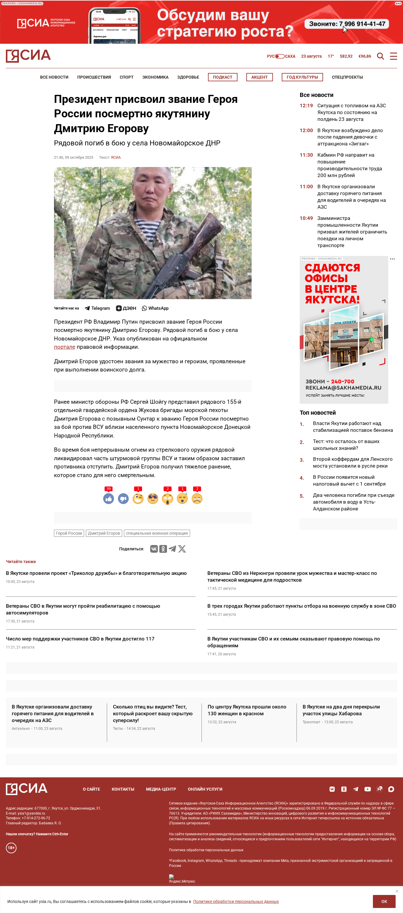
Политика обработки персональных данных (206, 850)
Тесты (118, 728)
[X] (182, 548)
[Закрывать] (396, 891)
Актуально (21, 728)
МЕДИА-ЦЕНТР (161, 789)
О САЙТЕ (91, 789)
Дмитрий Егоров (104, 533)
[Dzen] (126, 308)
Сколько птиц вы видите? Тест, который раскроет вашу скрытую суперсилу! (153, 713)
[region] (201, 899)
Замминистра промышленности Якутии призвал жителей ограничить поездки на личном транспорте (352, 231)
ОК (384, 901)
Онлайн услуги (205, 789)
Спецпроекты (347, 77)
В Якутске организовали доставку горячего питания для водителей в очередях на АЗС (53, 713)
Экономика (155, 77)
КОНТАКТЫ (123, 789)
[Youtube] (367, 789)
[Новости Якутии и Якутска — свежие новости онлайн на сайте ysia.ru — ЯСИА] (28, 56)
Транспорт (311, 722)
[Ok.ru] (163, 548)
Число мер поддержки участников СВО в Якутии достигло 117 (80, 639)
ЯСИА (116, 157)
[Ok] (344, 789)
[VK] (332, 789)
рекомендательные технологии (235, 834)
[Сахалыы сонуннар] (281, 56)
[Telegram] (172, 548)
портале (64, 346)
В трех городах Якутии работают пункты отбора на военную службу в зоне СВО (301, 606)
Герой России (69, 533)
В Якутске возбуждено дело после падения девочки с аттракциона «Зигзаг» (350, 137)
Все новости (54, 77)
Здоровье (188, 77)
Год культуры (302, 77)
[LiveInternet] (205, 878)
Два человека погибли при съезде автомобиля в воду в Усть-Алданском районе (353, 502)
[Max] (391, 789)
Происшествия (94, 77)
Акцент (259, 77)
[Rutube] (379, 789)
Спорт (127, 77)
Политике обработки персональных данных (236, 901)
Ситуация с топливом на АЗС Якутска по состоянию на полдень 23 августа (351, 112)
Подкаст (222, 77)
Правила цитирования (189, 823)
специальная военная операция (157, 533)
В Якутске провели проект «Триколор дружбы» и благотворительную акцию (96, 573)
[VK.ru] (154, 548)
